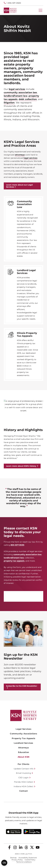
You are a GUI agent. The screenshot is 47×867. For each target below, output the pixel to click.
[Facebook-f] (9, 847)
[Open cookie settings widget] (4, 863)
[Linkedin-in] (21, 847)
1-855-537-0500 (14, 3)
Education (23, 752)
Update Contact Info (23, 768)
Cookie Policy (30, 860)
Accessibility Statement (28, 857)
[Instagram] (15, 847)
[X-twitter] (32, 847)
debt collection (28, 99)
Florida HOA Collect (23, 782)
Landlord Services (23, 743)
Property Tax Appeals (23, 738)
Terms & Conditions (24, 862)
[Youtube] (37, 847)
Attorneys (23, 747)
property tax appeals (14, 561)
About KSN (23, 757)
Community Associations (23, 733)
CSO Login (23, 777)
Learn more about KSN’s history (21, 466)
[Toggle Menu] (40, 10)
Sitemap (13, 857)
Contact (23, 791)
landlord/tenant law (15, 96)
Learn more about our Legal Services (19, 186)
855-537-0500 (17, 545)
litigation (9, 102)
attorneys (20, 155)
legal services (17, 89)
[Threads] (26, 847)
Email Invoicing (23, 773)
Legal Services (23, 729)
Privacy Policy (17, 860)
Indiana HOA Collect (23, 786)
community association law (20, 92)
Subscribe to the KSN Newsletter (21, 686)
